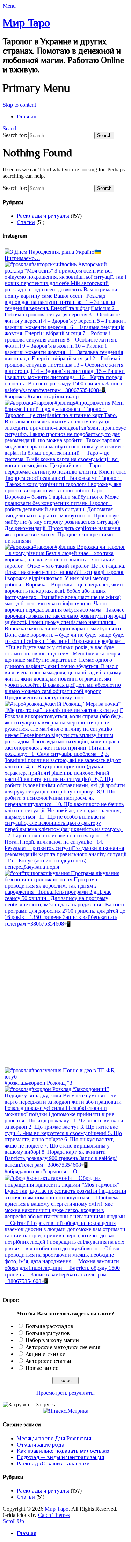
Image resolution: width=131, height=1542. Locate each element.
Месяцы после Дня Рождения (54, 1438)
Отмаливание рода (40, 1445)
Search (10, 128)
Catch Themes (54, 1515)
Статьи (26, 222)
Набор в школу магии (52, 1340)
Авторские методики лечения (63, 1347)
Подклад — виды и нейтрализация (60, 1457)
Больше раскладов (49, 1326)
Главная (26, 117)
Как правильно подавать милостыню (63, 1451)
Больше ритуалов (48, 1333)
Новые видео (42, 1368)
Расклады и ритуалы (43, 216)
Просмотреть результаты (65, 1393)
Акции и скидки (46, 1354)
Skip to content (19, 105)
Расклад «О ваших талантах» (53, 1463)
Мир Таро (26, 22)
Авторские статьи (48, 1361)
